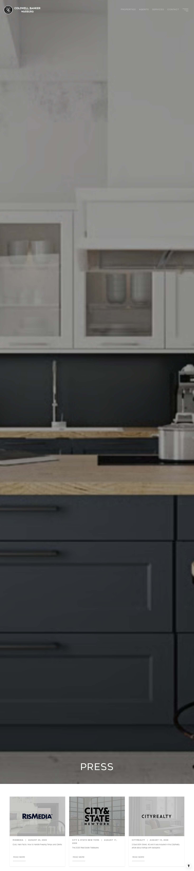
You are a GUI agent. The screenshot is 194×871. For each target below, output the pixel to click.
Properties (128, 10)
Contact (173, 10)
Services (158, 10)
